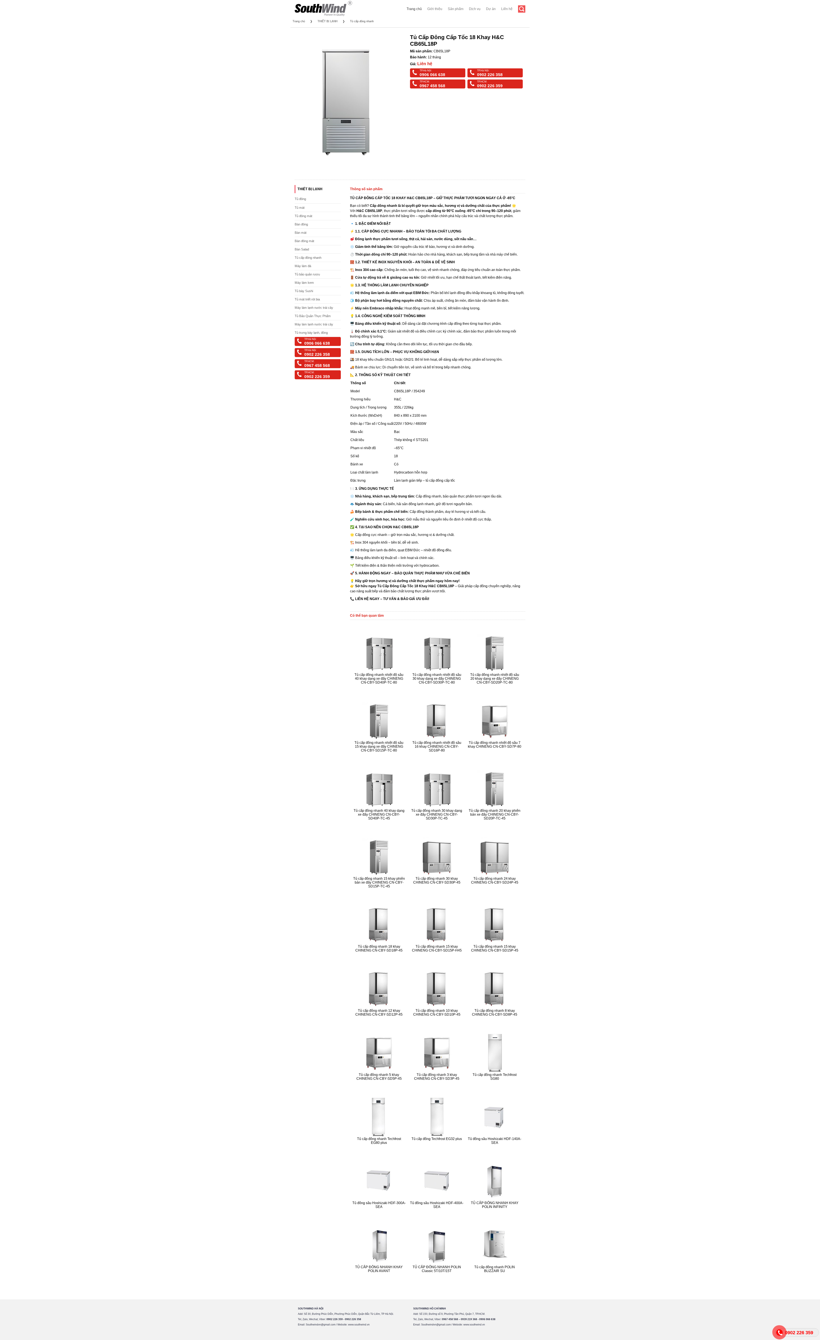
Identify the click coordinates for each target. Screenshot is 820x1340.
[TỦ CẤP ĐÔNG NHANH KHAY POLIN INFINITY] (495, 1212)
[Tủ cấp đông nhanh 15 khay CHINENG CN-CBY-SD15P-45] (495, 955)
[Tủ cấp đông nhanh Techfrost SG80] (495, 1083)
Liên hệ (506, 9)
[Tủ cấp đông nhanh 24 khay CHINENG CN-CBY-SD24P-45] (495, 891)
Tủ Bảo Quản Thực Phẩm (313, 316)
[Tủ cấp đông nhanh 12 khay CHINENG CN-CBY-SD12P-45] (379, 1019)
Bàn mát (300, 232)
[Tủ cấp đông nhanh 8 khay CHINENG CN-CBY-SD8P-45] (495, 1019)
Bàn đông (301, 224)
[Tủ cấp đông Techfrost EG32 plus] (437, 1147)
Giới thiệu (434, 9)
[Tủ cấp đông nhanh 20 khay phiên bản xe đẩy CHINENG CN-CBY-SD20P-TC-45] (495, 823)
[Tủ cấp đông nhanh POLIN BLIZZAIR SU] (495, 1276)
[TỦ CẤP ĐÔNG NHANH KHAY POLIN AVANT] (379, 1276)
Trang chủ (414, 9)
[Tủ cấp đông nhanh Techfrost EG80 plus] (379, 1147)
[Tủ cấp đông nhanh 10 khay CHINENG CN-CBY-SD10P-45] (437, 1019)
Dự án (491, 9)
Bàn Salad (302, 249)
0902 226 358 (490, 74)
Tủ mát (300, 207)
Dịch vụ (474, 9)
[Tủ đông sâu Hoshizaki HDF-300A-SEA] (379, 1212)
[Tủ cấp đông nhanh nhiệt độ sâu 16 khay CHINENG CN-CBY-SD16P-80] (437, 755)
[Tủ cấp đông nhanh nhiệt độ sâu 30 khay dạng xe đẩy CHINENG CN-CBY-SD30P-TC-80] (437, 687)
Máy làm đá (303, 266)
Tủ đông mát (303, 216)
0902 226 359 (490, 86)
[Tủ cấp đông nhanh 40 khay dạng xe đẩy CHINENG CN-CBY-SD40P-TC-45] (379, 823)
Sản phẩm (455, 9)
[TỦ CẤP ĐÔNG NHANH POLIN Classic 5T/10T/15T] (437, 1276)
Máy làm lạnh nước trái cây (314, 307)
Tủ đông (300, 199)
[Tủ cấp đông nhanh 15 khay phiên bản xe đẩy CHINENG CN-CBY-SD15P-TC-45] (379, 891)
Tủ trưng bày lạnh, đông (311, 332)
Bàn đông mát (304, 241)
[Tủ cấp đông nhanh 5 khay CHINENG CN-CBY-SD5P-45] (379, 1083)
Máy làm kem (304, 282)
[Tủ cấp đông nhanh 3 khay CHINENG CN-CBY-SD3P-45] (437, 1083)
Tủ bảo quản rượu (307, 274)
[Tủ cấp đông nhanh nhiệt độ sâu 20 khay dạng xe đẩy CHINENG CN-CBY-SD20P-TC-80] (495, 687)
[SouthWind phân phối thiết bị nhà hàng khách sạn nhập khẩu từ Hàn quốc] (323, 16)
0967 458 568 (432, 86)
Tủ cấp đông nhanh (362, 21)
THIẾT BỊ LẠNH (327, 21)
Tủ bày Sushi (304, 291)
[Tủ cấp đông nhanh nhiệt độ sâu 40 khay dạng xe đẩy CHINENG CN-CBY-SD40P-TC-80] (379, 687)
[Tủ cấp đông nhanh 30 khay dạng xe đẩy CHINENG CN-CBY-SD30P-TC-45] (437, 823)
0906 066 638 (432, 74)
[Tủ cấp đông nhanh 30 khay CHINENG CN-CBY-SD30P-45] (437, 891)
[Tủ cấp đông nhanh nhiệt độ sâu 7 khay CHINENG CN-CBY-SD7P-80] (495, 755)
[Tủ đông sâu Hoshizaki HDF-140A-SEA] (495, 1147)
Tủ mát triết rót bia (307, 299)
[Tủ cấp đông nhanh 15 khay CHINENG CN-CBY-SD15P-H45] (437, 955)
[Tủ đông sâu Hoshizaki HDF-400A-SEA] (437, 1212)
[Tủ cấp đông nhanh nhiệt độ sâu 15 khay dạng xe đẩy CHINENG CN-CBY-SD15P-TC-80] (379, 755)
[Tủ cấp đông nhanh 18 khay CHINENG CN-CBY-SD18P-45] (379, 955)
